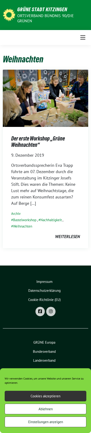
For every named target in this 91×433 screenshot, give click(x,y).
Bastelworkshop (24, 220)
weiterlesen (67, 236)
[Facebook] (40, 311)
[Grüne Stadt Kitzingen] (9, 14)
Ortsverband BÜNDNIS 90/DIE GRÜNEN (45, 18)
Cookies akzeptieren (45, 396)
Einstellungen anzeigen (45, 422)
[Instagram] (51, 311)
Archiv (16, 213)
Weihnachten (22, 226)
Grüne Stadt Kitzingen (42, 9)
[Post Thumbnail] (45, 97)
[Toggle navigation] (82, 38)
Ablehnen (45, 409)
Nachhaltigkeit (51, 220)
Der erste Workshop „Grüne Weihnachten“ (38, 141)
